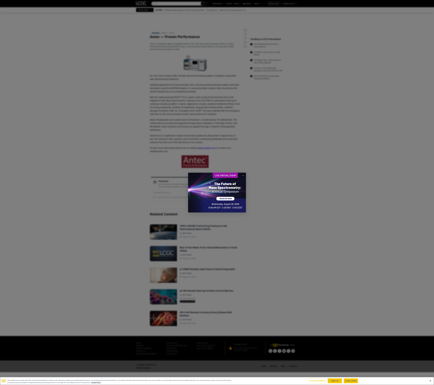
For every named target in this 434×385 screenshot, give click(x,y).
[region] (217, 381)
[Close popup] (243, 175)
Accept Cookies (351, 381)
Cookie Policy (96, 382)
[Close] (430, 380)
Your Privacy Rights (317, 381)
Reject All (334, 381)
